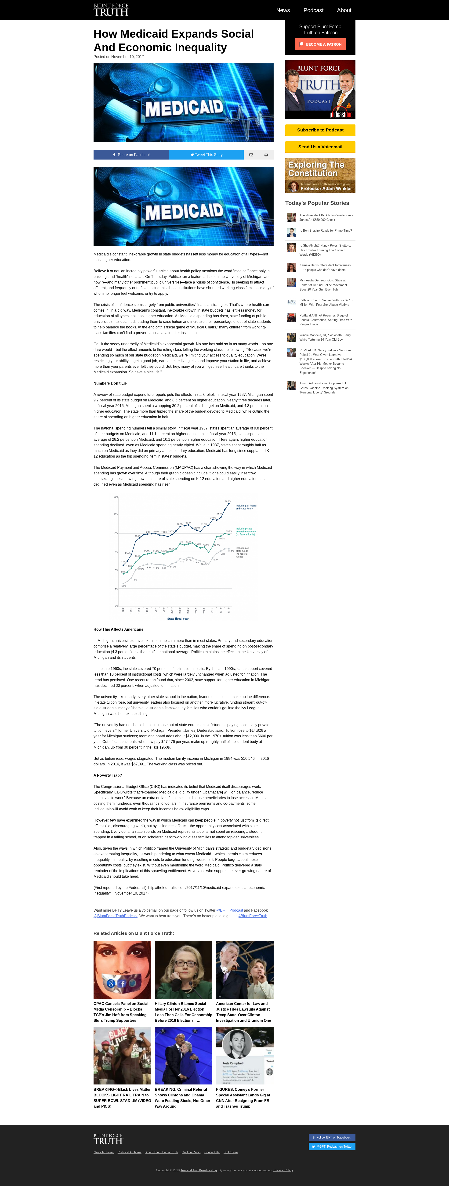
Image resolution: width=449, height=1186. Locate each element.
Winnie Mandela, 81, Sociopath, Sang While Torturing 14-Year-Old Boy (325, 337)
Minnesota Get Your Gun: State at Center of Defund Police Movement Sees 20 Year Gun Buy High (323, 285)
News (283, 10)
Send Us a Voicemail (320, 146)
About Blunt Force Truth (161, 1152)
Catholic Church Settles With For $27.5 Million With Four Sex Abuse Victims (326, 302)
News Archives (104, 1152)
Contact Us (212, 1152)
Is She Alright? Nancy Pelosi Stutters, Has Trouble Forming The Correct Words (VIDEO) (325, 250)
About (344, 10)
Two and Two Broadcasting (199, 1170)
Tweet (209, 155)
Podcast (314, 10)
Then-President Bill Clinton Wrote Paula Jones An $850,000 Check (326, 218)
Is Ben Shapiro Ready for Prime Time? (326, 230)
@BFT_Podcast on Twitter (334, 1146)
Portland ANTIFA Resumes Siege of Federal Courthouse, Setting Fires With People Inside (326, 320)
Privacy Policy (283, 1170)
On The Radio (191, 1152)
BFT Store (231, 1152)
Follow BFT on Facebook (333, 1137)
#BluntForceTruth (253, 916)
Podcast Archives (129, 1152)
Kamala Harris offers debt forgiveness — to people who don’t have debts (325, 267)
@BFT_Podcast (229, 910)
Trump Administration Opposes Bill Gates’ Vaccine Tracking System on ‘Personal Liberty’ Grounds (324, 388)
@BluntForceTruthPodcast (116, 916)
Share (134, 155)
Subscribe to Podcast (320, 129)
